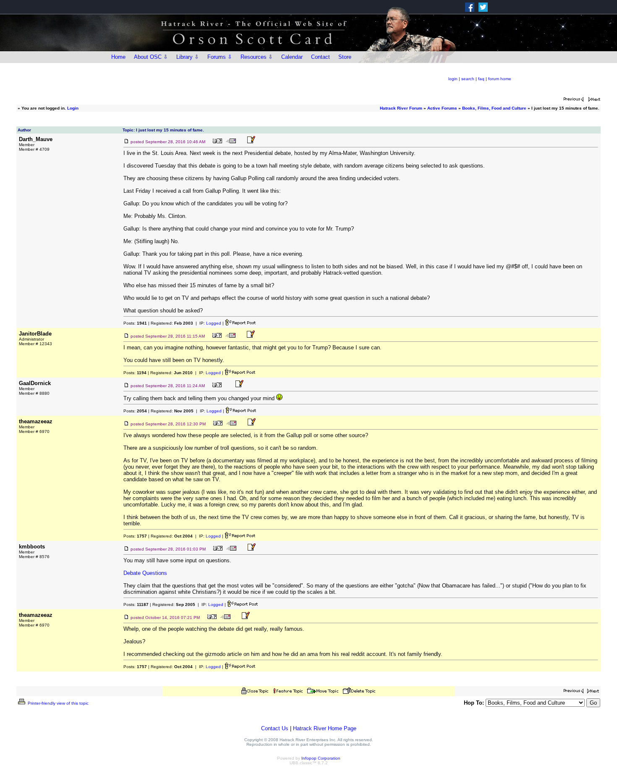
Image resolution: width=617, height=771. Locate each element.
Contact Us (274, 728)
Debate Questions (145, 573)
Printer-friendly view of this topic (57, 703)
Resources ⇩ (257, 57)
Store (344, 57)
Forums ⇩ (219, 57)
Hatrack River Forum (401, 108)
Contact (320, 57)
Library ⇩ (187, 57)
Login (72, 108)
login (453, 78)
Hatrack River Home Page (324, 728)
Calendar (292, 57)
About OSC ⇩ (151, 57)
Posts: (135, 323)
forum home (499, 78)
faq (481, 78)
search (467, 78)
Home (118, 57)
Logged (213, 323)
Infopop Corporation (320, 758)
